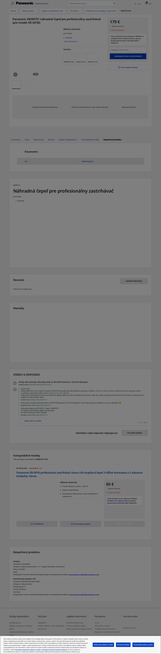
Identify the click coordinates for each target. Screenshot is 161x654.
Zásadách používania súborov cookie (28, 650)
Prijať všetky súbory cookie (143, 645)
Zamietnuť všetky (123, 645)
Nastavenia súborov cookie (103, 645)
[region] (80, 645)
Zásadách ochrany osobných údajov (54, 650)
